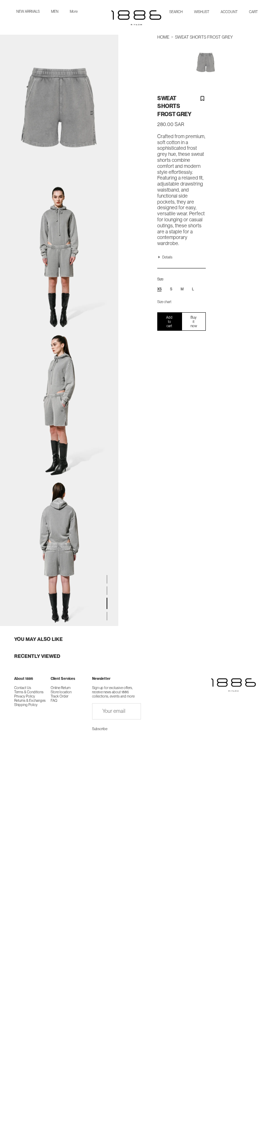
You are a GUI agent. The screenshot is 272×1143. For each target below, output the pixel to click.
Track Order (59, 696)
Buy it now (194, 321)
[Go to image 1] (107, 579)
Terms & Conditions (29, 692)
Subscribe (99, 729)
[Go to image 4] (107, 616)
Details (167, 257)
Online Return (60, 688)
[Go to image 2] (107, 590)
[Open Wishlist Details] (201, 11)
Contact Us (22, 688)
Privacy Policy (24, 696)
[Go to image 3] (107, 603)
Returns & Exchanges (30, 700)
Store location (61, 692)
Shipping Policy (26, 705)
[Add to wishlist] (202, 98)
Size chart (164, 302)
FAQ (54, 700)
